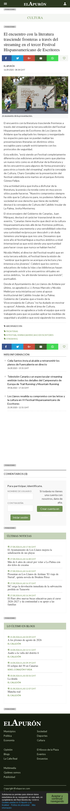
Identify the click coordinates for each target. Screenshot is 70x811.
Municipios (9, 731)
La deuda (12, 678)
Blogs (7, 754)
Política (8, 735)
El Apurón (9, 66)
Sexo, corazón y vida (20, 669)
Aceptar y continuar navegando (57, 798)
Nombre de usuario (19, 491)
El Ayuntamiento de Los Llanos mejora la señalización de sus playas (30, 551)
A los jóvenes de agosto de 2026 (25, 640)
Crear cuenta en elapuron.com (49, 509)
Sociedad (42, 731)
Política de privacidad (20, 805)
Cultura (35, 17)
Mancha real (14, 691)
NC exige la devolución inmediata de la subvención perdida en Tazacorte (35, 588)
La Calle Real (10, 758)
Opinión (8, 749)
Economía (9, 740)
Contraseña (15, 503)
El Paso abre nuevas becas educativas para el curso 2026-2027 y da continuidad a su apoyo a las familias (34, 601)
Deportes (42, 735)
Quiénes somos (12, 772)
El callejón (14, 643)
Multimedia (10, 767)
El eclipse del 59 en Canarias (23, 665)
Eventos (41, 754)
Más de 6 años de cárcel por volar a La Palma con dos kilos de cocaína (34, 563)
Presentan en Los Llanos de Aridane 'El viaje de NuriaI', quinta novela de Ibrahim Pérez (33, 576)
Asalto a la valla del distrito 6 (23, 652)
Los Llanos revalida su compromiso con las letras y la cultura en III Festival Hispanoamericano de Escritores (36, 400)
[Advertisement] (35, 437)
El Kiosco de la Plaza (48, 749)
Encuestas (42, 758)
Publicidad (9, 776)
